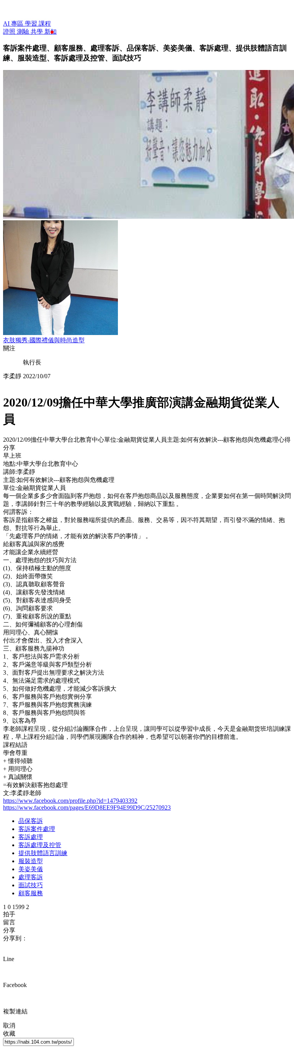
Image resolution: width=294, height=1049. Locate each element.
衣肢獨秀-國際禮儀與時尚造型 (44, 340)
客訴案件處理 (36, 829)
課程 (45, 23)
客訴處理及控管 (39, 845)
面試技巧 (30, 885)
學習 (32, 23)
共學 (37, 31)
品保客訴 (30, 821)
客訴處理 (30, 837)
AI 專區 (14, 23)
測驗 (24, 31)
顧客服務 (30, 893)
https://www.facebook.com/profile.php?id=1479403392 (70, 800)
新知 (50, 31)
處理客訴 (30, 877)
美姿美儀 (30, 869)
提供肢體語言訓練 (42, 853)
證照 (10, 31)
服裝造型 (30, 861)
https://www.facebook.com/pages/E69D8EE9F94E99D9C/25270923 (87, 807)
